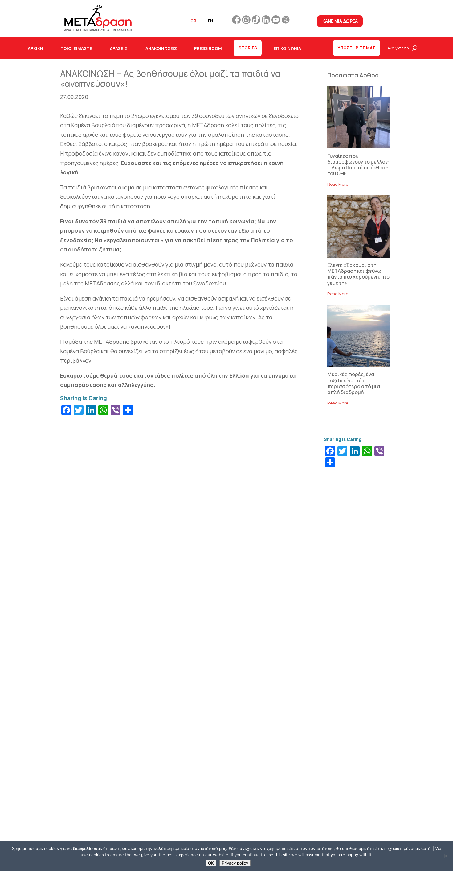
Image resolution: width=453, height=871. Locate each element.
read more (337, 184)
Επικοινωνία (287, 48)
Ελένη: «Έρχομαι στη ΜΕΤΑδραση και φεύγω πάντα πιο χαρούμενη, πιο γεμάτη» (358, 274)
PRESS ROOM (208, 48)
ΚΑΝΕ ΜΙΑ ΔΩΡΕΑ (340, 21)
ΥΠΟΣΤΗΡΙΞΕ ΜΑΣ (356, 48)
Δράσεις (118, 48)
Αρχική (35, 48)
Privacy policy (235, 863)
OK (211, 863)
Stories (248, 48)
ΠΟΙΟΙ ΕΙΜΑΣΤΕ (76, 48)
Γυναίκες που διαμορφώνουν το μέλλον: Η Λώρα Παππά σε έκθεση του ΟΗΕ (358, 164)
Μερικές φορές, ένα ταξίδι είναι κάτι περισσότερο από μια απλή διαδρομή (353, 383)
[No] (445, 856)
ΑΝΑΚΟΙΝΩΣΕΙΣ (161, 48)
